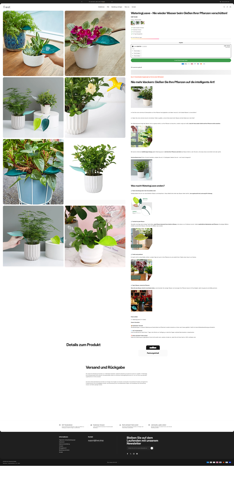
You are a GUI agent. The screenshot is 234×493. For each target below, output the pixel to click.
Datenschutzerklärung (11, 463)
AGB (16, 463)
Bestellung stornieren (64, 450)
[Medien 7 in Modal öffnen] (33, 236)
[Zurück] (82, 1)
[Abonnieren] (152, 448)
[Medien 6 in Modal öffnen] (95, 171)
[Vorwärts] (112, 1)
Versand (61, 446)
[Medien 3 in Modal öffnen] (33, 107)
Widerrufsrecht (5, 463)
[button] (181, 46)
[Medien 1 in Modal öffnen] (95, 43)
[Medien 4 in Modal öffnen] (95, 107)
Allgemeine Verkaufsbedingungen (67, 440)
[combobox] (225, 1)
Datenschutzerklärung (64, 444)
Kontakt (61, 452)
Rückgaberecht (62, 448)
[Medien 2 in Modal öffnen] (33, 43)
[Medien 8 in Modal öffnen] (95, 236)
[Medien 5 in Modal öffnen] (33, 171)
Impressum (61, 442)
